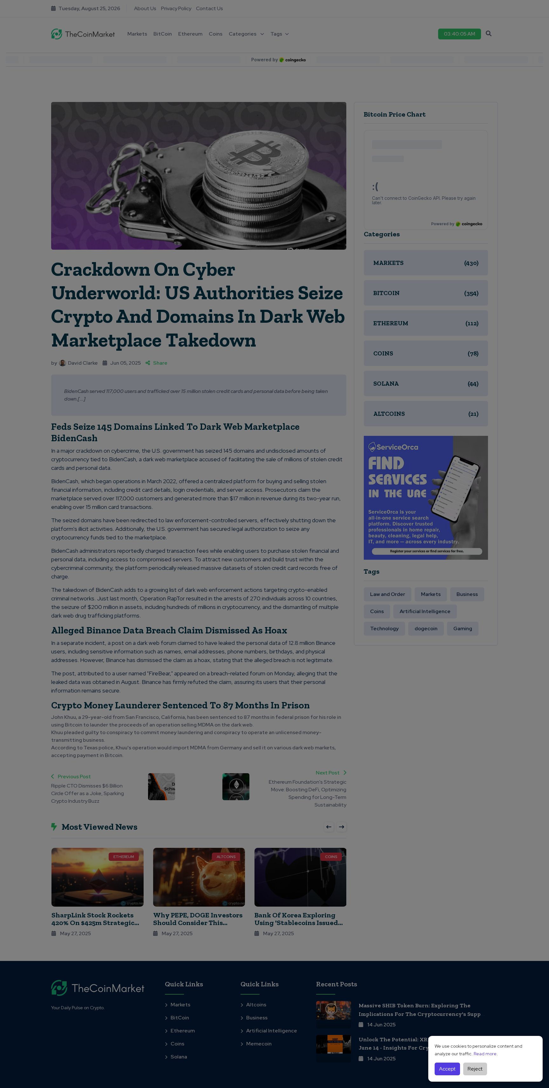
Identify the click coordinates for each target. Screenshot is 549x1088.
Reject (475, 1068)
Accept (447, 1068)
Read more (485, 1054)
